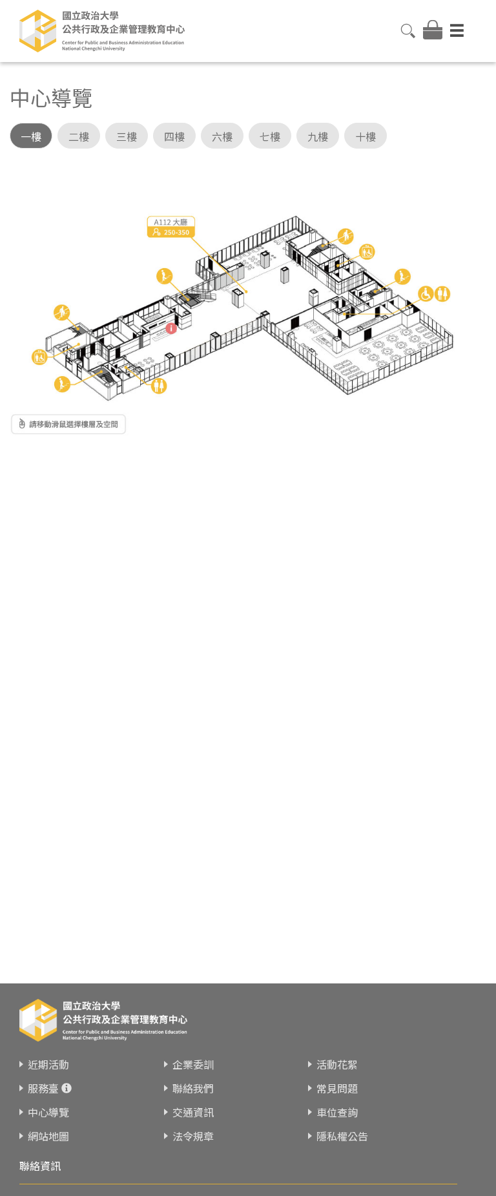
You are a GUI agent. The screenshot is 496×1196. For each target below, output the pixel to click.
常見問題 (337, 1088)
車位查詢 (337, 1112)
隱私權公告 (342, 1136)
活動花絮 (337, 1064)
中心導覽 (48, 1112)
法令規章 (193, 1136)
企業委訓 (193, 1064)
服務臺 (43, 1088)
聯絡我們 (193, 1088)
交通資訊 (193, 1112)
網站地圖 (48, 1136)
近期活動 (48, 1064)
